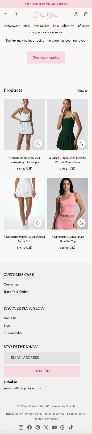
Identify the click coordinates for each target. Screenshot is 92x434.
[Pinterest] (38, 427)
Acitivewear (12, 25)
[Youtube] (54, 427)
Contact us (11, 284)
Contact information (46, 419)
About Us (10, 317)
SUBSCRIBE (42, 371)
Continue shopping (46, 57)
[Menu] (5, 14)
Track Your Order (16, 291)
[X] (46, 427)
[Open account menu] (76, 14)
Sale (56, 25)
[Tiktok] (71, 427)
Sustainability (13, 333)
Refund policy (14, 414)
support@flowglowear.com (22, 388)
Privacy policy (33, 414)
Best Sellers (41, 25)
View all (82, 91)
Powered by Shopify (63, 406)
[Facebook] (29, 427)
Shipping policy (76, 414)
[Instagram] (21, 427)
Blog (7, 325)
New (26, 25)
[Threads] (62, 427)
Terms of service (54, 414)
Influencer (84, 25)
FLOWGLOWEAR (38, 406)
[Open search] (15, 14)
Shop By (68, 25)
